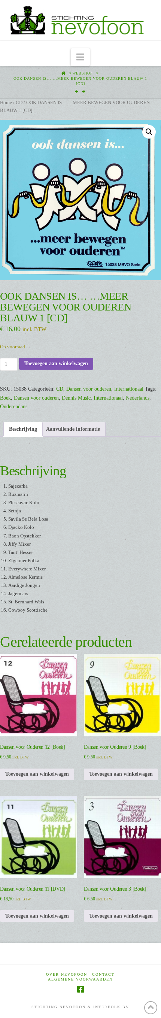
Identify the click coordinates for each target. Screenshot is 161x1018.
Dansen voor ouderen (88, 389)
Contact (103, 974)
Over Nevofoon (66, 974)
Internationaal (128, 389)
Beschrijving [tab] (23, 429)
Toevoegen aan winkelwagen (56, 363)
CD (19, 102)
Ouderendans (13, 406)
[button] (80, 57)
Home (6, 102)
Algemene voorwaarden (80, 979)
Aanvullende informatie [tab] (73, 429)
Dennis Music (76, 398)
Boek (5, 398)
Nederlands (137, 398)
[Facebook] (80, 989)
